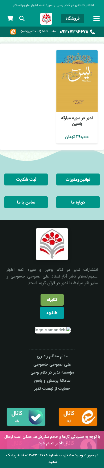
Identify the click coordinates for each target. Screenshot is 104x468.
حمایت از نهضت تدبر (52, 388)
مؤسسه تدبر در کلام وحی (52, 372)
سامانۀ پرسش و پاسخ (52, 380)
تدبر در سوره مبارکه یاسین (77, 121)
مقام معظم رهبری (52, 356)
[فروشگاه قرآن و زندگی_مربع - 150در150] (46, 19)
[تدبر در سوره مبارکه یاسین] (77, 81)
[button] (96, 18)
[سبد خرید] (10, 18)
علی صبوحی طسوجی (52, 364)
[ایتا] (13, 32)
